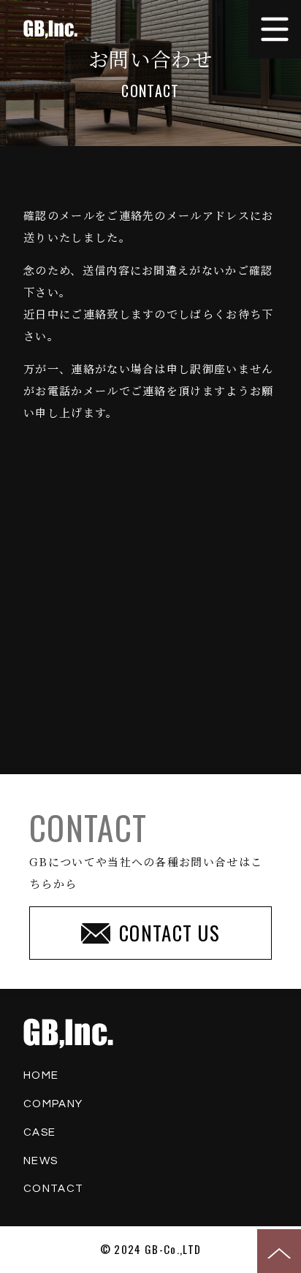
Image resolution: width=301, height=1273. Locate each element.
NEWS (40, 1160)
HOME (40, 1075)
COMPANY (53, 1103)
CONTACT (53, 1188)
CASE (39, 1132)
